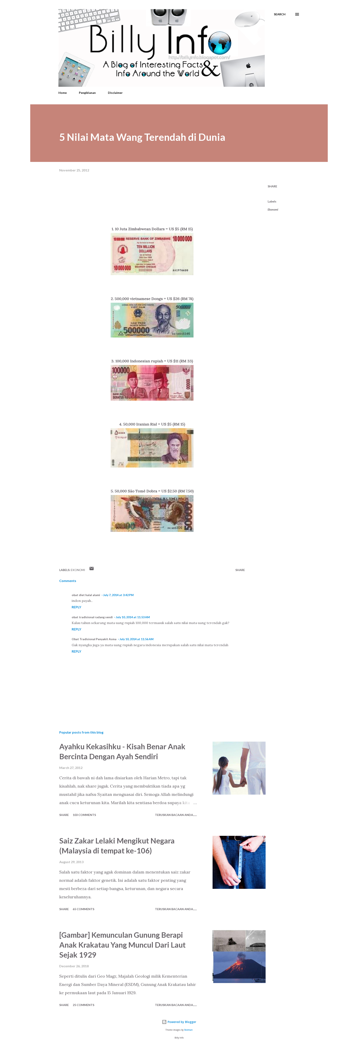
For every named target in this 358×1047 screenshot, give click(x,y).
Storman (188, 1030)
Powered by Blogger (181, 1022)
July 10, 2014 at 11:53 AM (133, 617)
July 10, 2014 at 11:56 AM (137, 639)
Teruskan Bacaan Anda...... (176, 815)
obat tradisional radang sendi (92, 617)
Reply (76, 607)
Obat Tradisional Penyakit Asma (94, 639)
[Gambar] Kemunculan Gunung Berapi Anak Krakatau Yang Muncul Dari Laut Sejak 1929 (122, 944)
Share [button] (272, 186)
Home (62, 92)
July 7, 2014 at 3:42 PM (118, 595)
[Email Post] (91, 570)
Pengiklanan (87, 92)
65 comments (83, 909)
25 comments (83, 1005)
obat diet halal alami (86, 595)
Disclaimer (115, 92)
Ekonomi (273, 209)
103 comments (84, 815)
